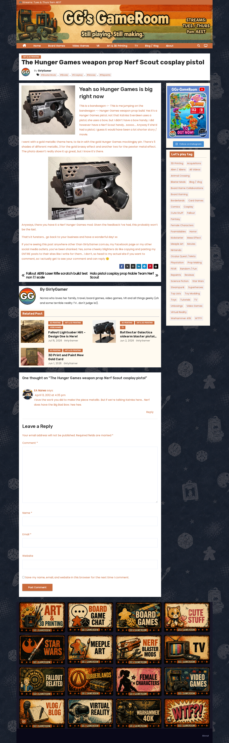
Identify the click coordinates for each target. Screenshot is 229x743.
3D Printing (55, 322)
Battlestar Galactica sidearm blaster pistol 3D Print (137, 336)
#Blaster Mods (48, 75)
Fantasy (175, 219)
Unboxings (177, 306)
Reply (150, 412)
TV (136, 45)
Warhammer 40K (181, 318)
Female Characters (182, 225)
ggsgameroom (188, 89)
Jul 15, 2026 (55, 340)
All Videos (194, 169)
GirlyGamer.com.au (96, 244)
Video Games (80, 45)
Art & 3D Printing (117, 45)
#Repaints (105, 75)
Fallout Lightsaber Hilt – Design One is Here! (66, 334)
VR (98, 45)
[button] (198, 46)
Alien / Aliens (178, 169)
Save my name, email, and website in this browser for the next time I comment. (77, 577)
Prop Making (195, 262)
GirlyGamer (44, 70)
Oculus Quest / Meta (183, 256)
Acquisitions (194, 163)
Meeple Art (177, 244)
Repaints (176, 275)
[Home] (24, 45)
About (170, 45)
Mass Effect (194, 237)
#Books (64, 75)
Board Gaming (179, 194)
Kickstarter (177, 237)
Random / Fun (188, 268)
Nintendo (176, 250)
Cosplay (188, 206)
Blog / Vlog (152, 45)
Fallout (191, 213)
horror (193, 231)
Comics (175, 206)
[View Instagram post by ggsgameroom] (206, 134)
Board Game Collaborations (187, 188)
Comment (30, 443)
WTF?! (198, 318)
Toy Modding (192, 293)
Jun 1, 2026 (55, 363)
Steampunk (177, 287)
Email (26, 534)
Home (37, 45)
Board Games (56, 45)
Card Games (195, 200)
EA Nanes (40, 390)
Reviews (189, 275)
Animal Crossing (180, 175)
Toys (173, 299)
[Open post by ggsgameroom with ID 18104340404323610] (188, 112)
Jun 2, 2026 (127, 340)
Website (27, 556)
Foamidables (178, 231)
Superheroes (195, 287)
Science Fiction (180, 281)
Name (27, 513)
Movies (191, 244)
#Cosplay (77, 75)
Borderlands (178, 200)
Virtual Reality (179, 312)
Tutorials (185, 299)
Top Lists (176, 293)
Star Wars (198, 281)
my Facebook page (122, 244)
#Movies (91, 75)
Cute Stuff (177, 213)
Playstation (177, 262)
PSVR (173, 268)
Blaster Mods (178, 182)
